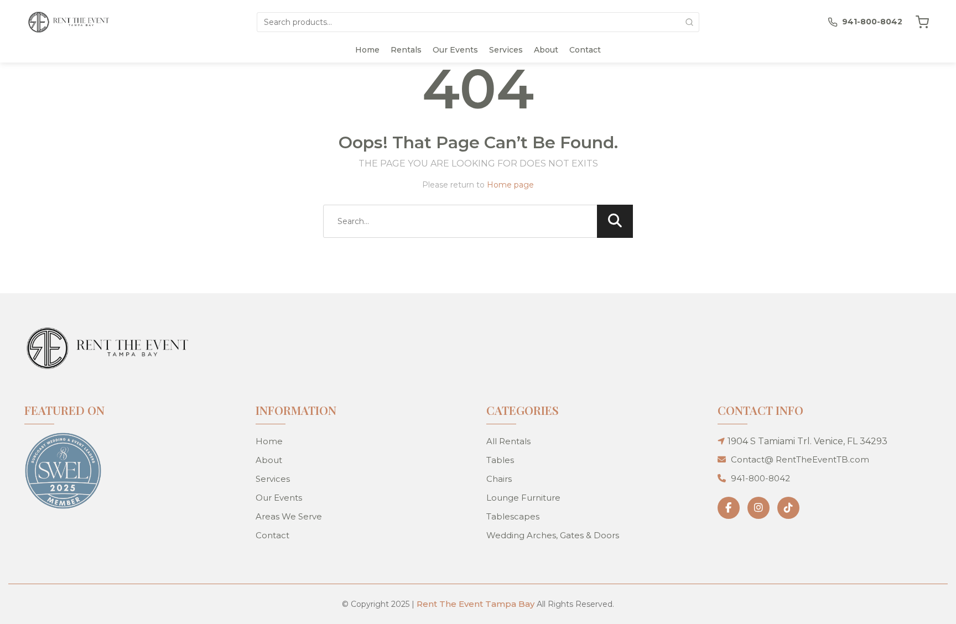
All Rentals (508, 441)
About (546, 50)
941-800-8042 (760, 478)
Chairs (499, 479)
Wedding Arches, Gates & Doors (552, 535)
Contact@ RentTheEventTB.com (800, 459)
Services (506, 50)
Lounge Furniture (523, 497)
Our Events (455, 50)
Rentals (406, 50)
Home (367, 50)
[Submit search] (689, 22)
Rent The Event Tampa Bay (475, 604)
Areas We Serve (289, 516)
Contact (585, 50)
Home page (510, 185)
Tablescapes (512, 516)
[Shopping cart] (922, 22)
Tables (500, 460)
